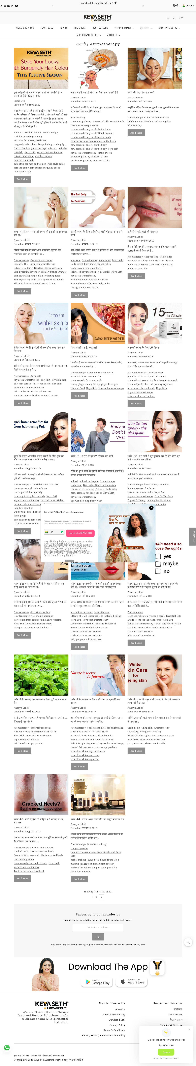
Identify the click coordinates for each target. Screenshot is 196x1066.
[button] (47, 532)
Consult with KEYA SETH (80, 533)
